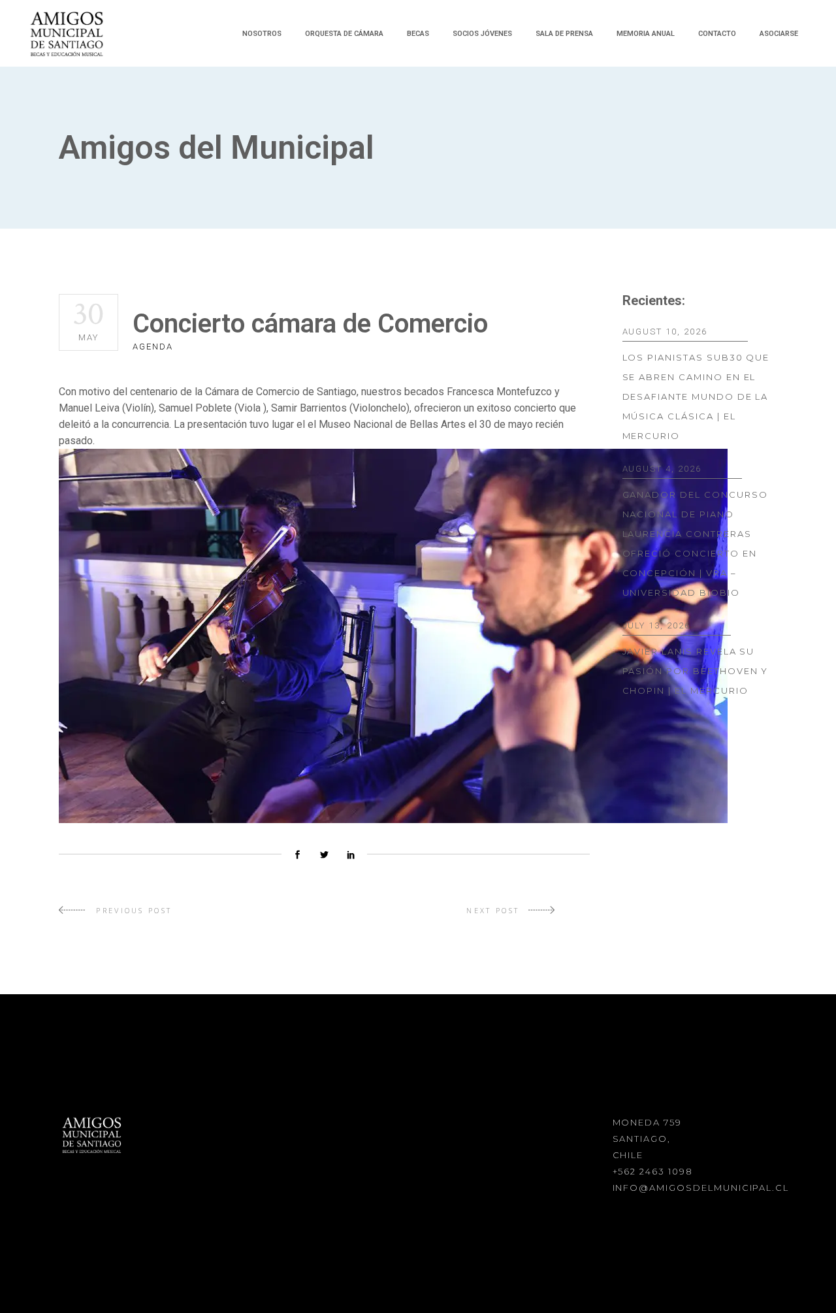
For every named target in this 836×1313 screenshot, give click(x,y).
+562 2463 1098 (653, 1171)
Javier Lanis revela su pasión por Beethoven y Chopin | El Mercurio (695, 671)
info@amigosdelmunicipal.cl (701, 1187)
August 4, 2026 (661, 469)
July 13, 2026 (656, 625)
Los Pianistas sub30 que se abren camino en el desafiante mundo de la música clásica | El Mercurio (696, 396)
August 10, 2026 (664, 331)
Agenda (153, 346)
